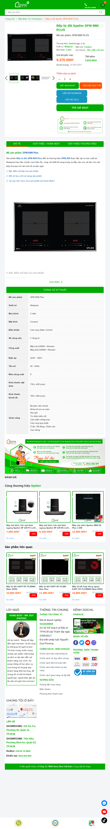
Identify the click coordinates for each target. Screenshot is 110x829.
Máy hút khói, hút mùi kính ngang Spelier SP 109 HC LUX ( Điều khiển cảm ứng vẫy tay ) (54, 526)
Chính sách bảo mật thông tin (53, 653)
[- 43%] (22, 568)
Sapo (88, 766)
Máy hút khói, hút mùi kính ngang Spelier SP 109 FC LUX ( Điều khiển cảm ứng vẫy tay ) (21, 526)
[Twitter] (81, 642)
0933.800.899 (24, 756)
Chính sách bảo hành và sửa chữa (53, 669)
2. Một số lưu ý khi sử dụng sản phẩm (24, 176)
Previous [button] (6, 78)
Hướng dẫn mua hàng (50, 684)
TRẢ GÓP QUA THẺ (91, 85)
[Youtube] (87, 642)
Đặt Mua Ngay (67, 85)
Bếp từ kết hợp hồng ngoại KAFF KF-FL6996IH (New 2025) (87, 587)
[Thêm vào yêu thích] (102, 25)
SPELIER (65, 158)
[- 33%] (55, 568)
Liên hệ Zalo (72, 99)
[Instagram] (93, 642)
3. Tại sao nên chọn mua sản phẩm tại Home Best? (30, 181)
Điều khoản (45, 689)
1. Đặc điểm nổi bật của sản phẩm (22, 171)
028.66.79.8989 (90, 7)
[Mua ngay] (8, 507)
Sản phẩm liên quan (19, 547)
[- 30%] (22, 507)
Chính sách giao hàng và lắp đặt (55, 675)
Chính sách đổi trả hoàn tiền (53, 663)
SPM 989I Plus (30, 153)
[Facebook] (75, 642)
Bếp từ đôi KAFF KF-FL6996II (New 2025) (21, 587)
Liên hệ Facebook (71, 93)
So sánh (9, 538)
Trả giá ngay (80, 108)
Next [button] (53, 78)
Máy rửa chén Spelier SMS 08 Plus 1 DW (86, 526)
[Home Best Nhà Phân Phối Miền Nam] (21, 4)
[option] (30, 47)
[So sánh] (35, 507)
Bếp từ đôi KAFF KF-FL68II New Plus (52, 587)
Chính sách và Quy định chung (54, 658)
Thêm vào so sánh (66, 73)
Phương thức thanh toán (51, 694)
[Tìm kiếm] (100, 12)
